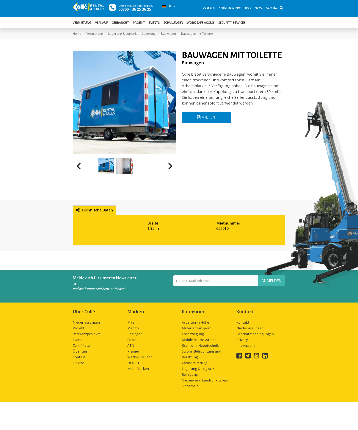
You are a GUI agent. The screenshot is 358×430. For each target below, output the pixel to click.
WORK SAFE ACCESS (201, 23)
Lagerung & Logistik (198, 368)
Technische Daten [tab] (97, 210)
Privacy (242, 339)
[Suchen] (281, 8)
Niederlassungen (230, 7)
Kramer (133, 351)
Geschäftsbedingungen (255, 334)
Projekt (139, 23)
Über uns (209, 7)
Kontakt (271, 7)
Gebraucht (120, 23)
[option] (124, 102)
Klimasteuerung (194, 363)
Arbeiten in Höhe (195, 322)
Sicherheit (190, 386)
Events (154, 23)
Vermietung (82, 23)
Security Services (231, 23)
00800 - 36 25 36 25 (134, 9)
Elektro (78, 363)
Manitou (134, 328)
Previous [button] (79, 168)
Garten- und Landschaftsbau (205, 380)
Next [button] (170, 168)
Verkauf (101, 23)
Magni (132, 322)
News (258, 7)
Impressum (245, 345)
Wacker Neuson (140, 357)
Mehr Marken (138, 368)
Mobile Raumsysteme (199, 339)
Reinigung (190, 374)
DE (169, 6)
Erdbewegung (193, 334)
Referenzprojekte (87, 334)
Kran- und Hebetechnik (200, 345)
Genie (131, 339)
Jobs (248, 7)
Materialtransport (196, 328)
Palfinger (134, 334)
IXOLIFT (133, 363)
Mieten (207, 117)
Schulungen (173, 23)
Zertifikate (81, 345)
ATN (130, 345)
